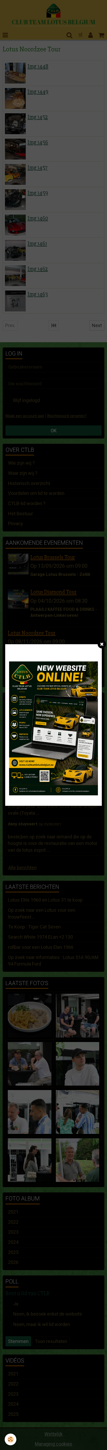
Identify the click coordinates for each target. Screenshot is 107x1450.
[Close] (102, 644)
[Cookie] (10, 1439)
